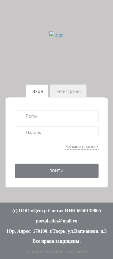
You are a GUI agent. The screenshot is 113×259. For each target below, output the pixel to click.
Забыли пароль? (82, 146)
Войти (56, 171)
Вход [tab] (37, 91)
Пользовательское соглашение (56, 251)
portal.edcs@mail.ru (56, 220)
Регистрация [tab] (69, 91)
